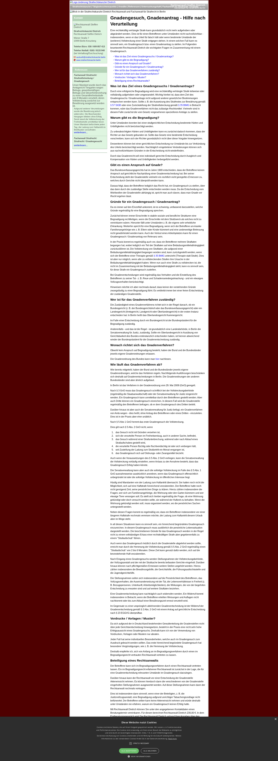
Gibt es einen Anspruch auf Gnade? (133, 63)
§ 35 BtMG (183, 105)
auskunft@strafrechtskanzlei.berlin (90, 57)
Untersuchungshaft (151, 6)
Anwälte (122, 6)
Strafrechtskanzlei (81, 6)
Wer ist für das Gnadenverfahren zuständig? (137, 70)
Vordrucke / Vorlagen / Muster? (130, 77)
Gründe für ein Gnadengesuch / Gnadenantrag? (139, 67)
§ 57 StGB (115, 105)
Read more (172, 739)
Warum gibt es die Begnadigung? (132, 60)
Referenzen (134, 6)
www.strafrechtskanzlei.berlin (88, 60)
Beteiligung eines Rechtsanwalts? (132, 81)
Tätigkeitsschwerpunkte (104, 6)
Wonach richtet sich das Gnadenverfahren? (137, 74)
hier (157, 359)
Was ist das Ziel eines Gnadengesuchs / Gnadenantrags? (144, 56)
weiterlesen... (81, 132)
